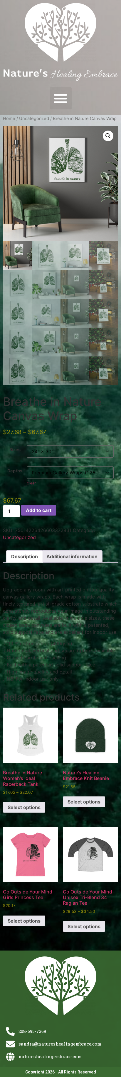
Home (9, 118)
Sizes (15, 450)
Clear (31, 483)
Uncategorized (34, 118)
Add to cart (38, 510)
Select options (24, 807)
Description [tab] (24, 556)
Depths (14, 471)
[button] (61, 98)
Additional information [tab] (72, 556)
